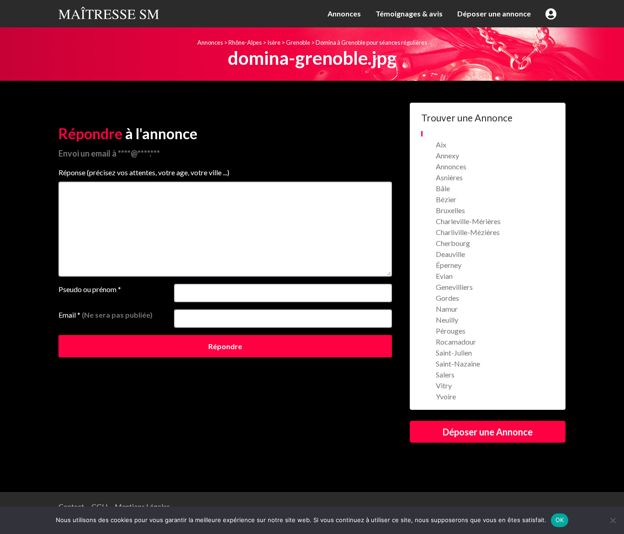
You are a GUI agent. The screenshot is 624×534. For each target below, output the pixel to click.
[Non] (612, 520)
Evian (444, 276)
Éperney (448, 265)
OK (559, 520)
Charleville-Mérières (468, 221)
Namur (447, 308)
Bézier (446, 199)
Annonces (344, 13)
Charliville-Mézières (468, 232)
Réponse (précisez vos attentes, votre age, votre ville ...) (143, 172)
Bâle (443, 188)
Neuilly (447, 319)
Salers (445, 374)
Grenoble (298, 42)
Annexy (447, 155)
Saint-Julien (454, 352)
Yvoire (446, 396)
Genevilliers (454, 287)
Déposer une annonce (494, 13)
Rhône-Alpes (245, 42)
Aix (441, 144)
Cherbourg (453, 243)
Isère (273, 42)
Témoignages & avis (409, 13)
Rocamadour (456, 341)
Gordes (447, 297)
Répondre (225, 346)
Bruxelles (450, 210)
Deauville (450, 254)
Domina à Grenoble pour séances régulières (371, 42)
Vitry (444, 385)
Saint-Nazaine (458, 363)
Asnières (449, 177)
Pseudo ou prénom (89, 289)
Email (105, 314)
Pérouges (450, 330)
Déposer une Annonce (488, 431)
